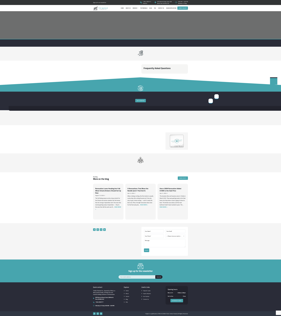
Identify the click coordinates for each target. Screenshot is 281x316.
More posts (182, 178)
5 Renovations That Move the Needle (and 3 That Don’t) (137, 189)
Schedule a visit (176, 301)
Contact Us (161, 8)
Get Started (140, 101)
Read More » (144, 205)
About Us (128, 8)
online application (171, 8)
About (127, 293)
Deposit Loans (146, 291)
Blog (150, 8)
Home (122, 8)
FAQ (155, 8)
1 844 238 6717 (147, 1)
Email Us (145, 3)
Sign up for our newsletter (99, 2)
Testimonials (143, 8)
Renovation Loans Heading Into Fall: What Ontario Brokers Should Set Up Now (108, 190)
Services (135, 8)
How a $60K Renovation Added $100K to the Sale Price (170, 189)
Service (127, 296)
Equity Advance (147, 293)
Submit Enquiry (183, 8)
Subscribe (159, 277)
